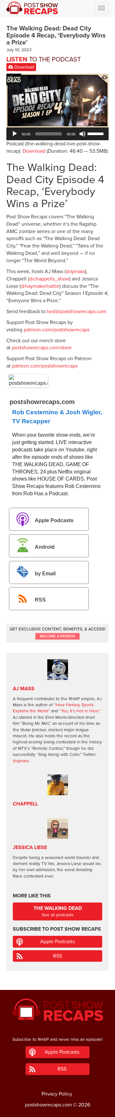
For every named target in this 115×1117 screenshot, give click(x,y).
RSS (40, 600)
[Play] (15, 134)
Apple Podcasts (54, 520)
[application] (57, 133)
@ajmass (75, 271)
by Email (45, 573)
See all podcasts (58, 911)
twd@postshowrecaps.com (76, 311)
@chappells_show (49, 279)
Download (23, 67)
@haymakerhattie (40, 286)
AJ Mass (23, 688)
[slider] (96, 133)
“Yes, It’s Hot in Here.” (80, 711)
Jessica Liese (30, 847)
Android (45, 547)
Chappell (25, 804)
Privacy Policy (57, 1094)
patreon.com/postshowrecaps (56, 330)
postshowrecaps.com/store (42, 347)
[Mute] (82, 134)
